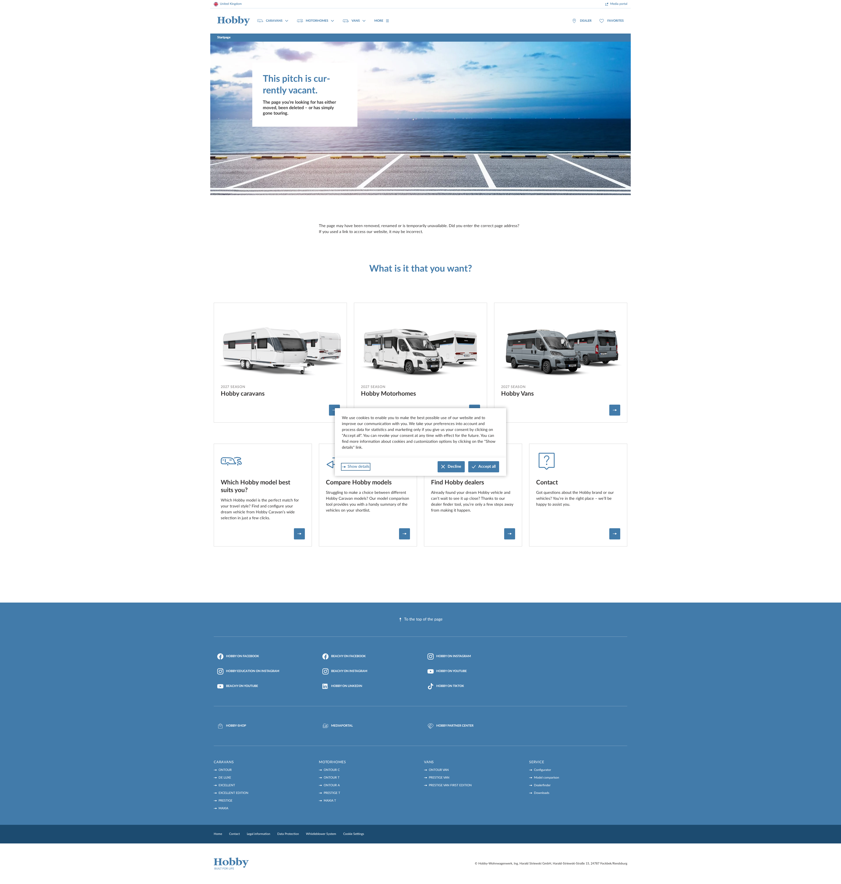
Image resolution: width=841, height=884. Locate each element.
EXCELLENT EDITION (233, 793)
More (378, 20)
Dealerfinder (542, 785)
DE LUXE (225, 777)
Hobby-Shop (236, 725)
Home (218, 834)
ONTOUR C (332, 770)
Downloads (541, 793)
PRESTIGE (225, 800)
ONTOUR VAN (439, 770)
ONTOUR (225, 770)
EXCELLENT (227, 785)
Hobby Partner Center (455, 725)
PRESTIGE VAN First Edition (450, 785)
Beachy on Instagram (349, 671)
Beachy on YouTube (242, 686)
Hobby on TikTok (450, 686)
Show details (358, 467)
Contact (234, 834)
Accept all (487, 467)
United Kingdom (231, 3)
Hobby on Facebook (242, 656)
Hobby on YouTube (451, 671)
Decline (454, 467)
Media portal (618, 3)
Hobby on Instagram (453, 656)
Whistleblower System (321, 834)
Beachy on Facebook (348, 656)
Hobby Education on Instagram (252, 671)
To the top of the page (423, 619)
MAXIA (223, 808)
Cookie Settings (353, 834)
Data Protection (288, 834)
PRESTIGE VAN (439, 777)
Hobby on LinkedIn (346, 686)
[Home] (234, 21)
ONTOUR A (332, 785)
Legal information (258, 834)
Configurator (542, 770)
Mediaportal (342, 725)
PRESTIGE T (332, 793)
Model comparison (546, 777)
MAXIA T (330, 800)
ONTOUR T (331, 777)
